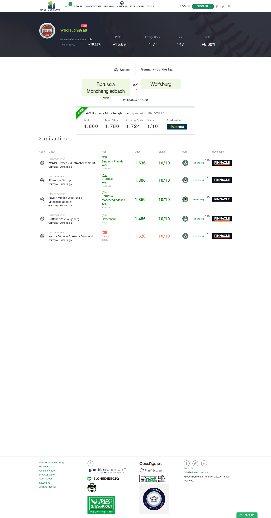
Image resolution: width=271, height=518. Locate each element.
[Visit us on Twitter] (223, 6)
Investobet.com (200, 472)
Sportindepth (46, 478)
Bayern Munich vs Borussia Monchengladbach (65, 200)
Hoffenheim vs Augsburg (63, 219)
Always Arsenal (47, 486)
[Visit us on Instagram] (229, 6)
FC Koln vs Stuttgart (61, 180)
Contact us (247, 515)
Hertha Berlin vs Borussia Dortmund (70, 236)
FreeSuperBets (47, 474)
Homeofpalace (47, 466)
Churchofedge (47, 470)
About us (188, 468)
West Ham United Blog (51, 462)
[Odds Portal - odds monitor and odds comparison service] (150, 463)
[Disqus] (135, 298)
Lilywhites (44, 482)
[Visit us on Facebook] (216, 6)
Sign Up (203, 6)
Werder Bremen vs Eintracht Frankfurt (71, 163)
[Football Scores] (150, 470)
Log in (185, 6)
